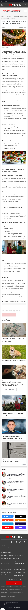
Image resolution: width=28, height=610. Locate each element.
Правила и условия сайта (6, 553)
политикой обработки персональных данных (11, 10)
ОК (25, 10)
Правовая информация (6, 552)
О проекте (4, 545)
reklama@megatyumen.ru (19, 575)
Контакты (3, 549)
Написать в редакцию (14, 583)
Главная (2, 16)
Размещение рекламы (7, 547)
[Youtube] (24, 542)
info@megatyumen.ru (19, 563)
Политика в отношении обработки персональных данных (12, 556)
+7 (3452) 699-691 (17, 561)
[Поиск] (26, 5)
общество (23, 301)
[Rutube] (20, 542)
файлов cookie (15, 12)
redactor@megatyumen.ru (20, 569)
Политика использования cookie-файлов (10, 558)
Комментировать (9, 315)
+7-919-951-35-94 (17, 572)
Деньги (6, 301)
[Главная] (14, 5)
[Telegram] (16, 542)
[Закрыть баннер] (2, 609)
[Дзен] (8, 542)
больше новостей (9, 389)
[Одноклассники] (12, 542)
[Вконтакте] (4, 542)
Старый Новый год (14, 301)
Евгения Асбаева (23, 299)
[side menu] (2, 5)
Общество (9, 16)
